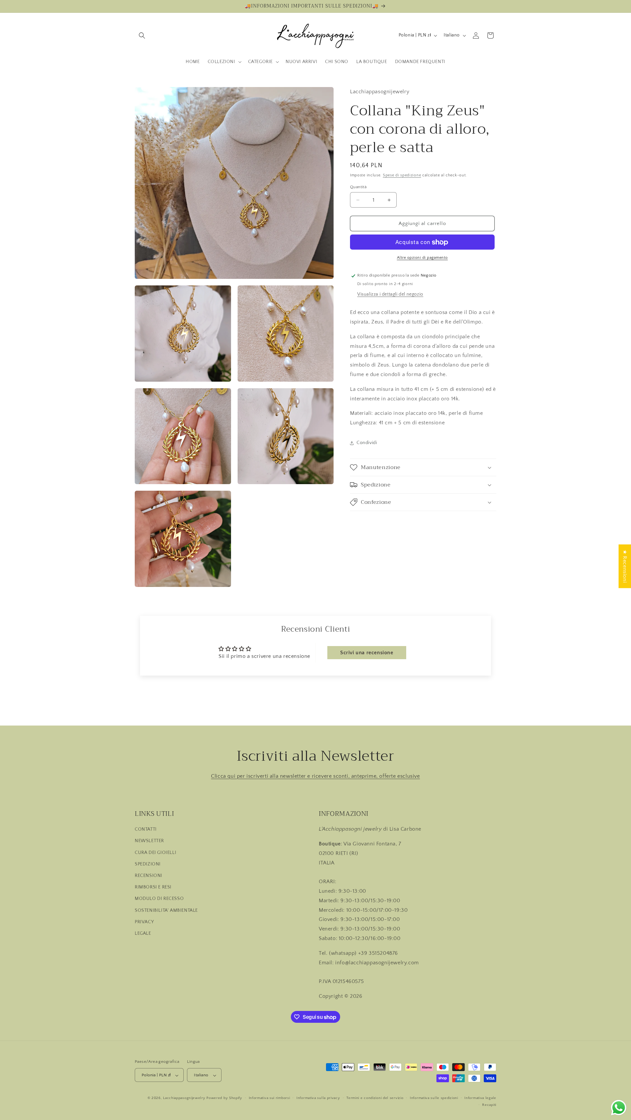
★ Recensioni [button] (625, 566)
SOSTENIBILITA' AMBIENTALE (166, 910)
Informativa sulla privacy (318, 1098)
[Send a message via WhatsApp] (619, 1108)
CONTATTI (146, 829)
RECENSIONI (148, 875)
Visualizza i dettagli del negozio (390, 294)
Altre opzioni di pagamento (422, 258)
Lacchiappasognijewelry (184, 1098)
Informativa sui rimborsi (269, 1098)
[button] (142, 35)
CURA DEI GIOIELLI (155, 852)
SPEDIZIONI (148, 864)
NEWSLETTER (149, 841)
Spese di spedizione (402, 175)
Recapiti (489, 1105)
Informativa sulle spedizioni (434, 1098)
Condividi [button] (367, 443)
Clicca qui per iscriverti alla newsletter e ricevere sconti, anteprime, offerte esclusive (315, 776)
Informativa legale (480, 1098)
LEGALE (143, 933)
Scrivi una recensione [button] (366, 653)
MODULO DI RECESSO (159, 899)
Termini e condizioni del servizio (374, 1098)
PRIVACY (144, 922)
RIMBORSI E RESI (153, 887)
